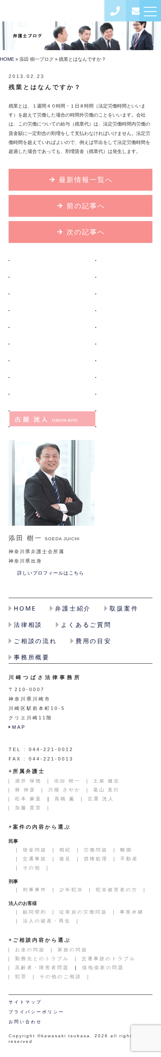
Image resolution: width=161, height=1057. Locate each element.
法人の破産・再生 (47, 920)
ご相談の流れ (35, 641)
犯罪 (21, 976)
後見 (65, 858)
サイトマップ (25, 1002)
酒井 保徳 (52, 268)
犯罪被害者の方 (117, 889)
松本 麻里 (52, 385)
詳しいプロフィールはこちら (50, 572)
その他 (32, 867)
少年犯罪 (71, 889)
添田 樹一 (52, 285)
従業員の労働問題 (83, 911)
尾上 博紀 (52, 368)
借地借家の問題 (103, 967)
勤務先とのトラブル (42, 958)
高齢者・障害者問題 (42, 967)
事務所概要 (32, 657)
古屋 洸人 (52, 418)
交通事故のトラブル (109, 958)
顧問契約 (35, 911)
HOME (7, 59)
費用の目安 (94, 641)
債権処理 (96, 858)
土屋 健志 (52, 301)
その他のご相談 (60, 976)
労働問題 (96, 849)
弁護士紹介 (73, 608)
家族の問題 (73, 949)
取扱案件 (123, 608)
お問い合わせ (136, 10)
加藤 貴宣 (28, 807)
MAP (19, 727)
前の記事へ (86, 206)
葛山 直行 (52, 351)
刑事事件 (35, 889)
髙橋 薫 (52, 402)
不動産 (129, 858)
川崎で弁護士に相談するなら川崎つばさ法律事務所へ (54, 11)
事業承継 (132, 911)
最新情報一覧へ (86, 179)
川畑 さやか (52, 335)
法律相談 (28, 624)
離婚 (126, 849)
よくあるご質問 (86, 624)
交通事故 (35, 858)
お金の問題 (30, 949)
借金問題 (35, 849)
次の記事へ (86, 232)
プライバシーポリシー (36, 1011)
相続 (65, 849)
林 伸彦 (52, 318)
